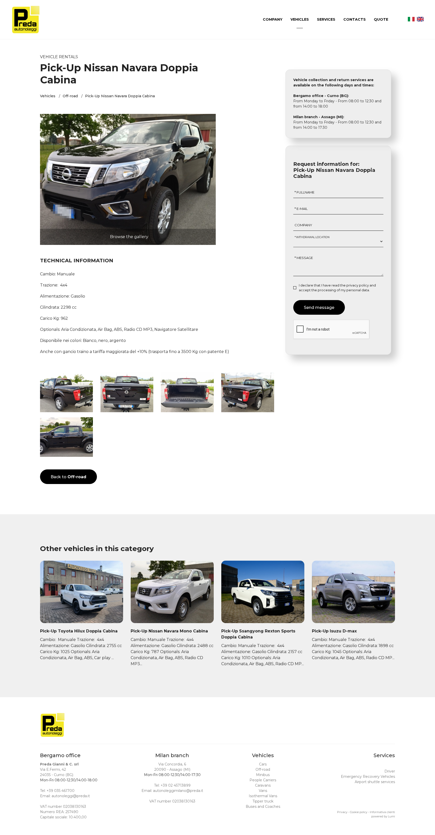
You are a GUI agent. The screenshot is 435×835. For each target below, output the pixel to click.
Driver (389, 771)
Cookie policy (358, 812)
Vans (263, 790)
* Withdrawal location (312, 237)
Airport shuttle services (375, 782)
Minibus (263, 775)
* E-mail (301, 209)
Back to (68, 476)
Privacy (342, 812)
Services (326, 19)
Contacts (355, 19)
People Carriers (262, 780)
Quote (381, 19)
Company (273, 19)
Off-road (70, 96)
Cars (263, 764)
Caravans (263, 785)
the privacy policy (354, 285)
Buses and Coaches (263, 806)
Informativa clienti (382, 812)
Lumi (391, 816)
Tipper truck (262, 801)
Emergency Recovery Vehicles (368, 776)
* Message (304, 258)
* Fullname (304, 192)
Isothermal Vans (263, 796)
